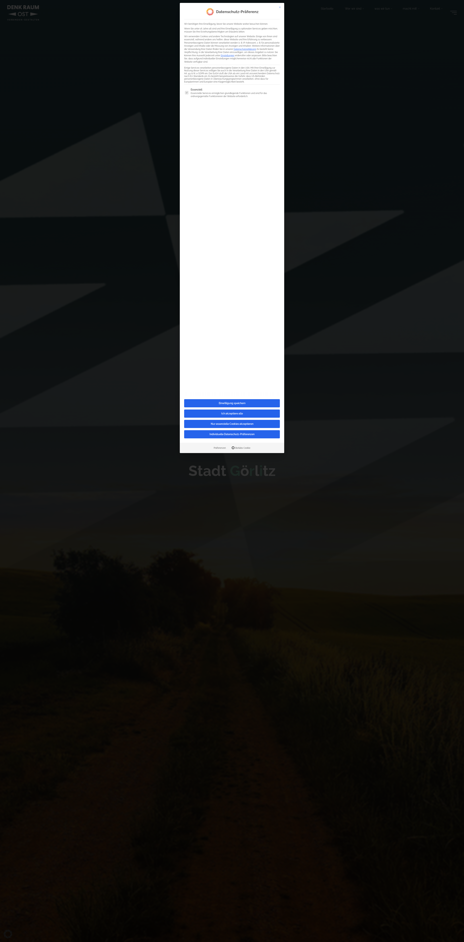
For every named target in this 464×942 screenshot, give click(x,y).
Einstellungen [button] (227, 55)
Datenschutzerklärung (245, 49)
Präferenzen (220, 448)
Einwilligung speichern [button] (232, 403)
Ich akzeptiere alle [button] (232, 413)
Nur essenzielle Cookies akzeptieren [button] (232, 423)
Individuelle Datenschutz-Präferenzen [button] (232, 434)
